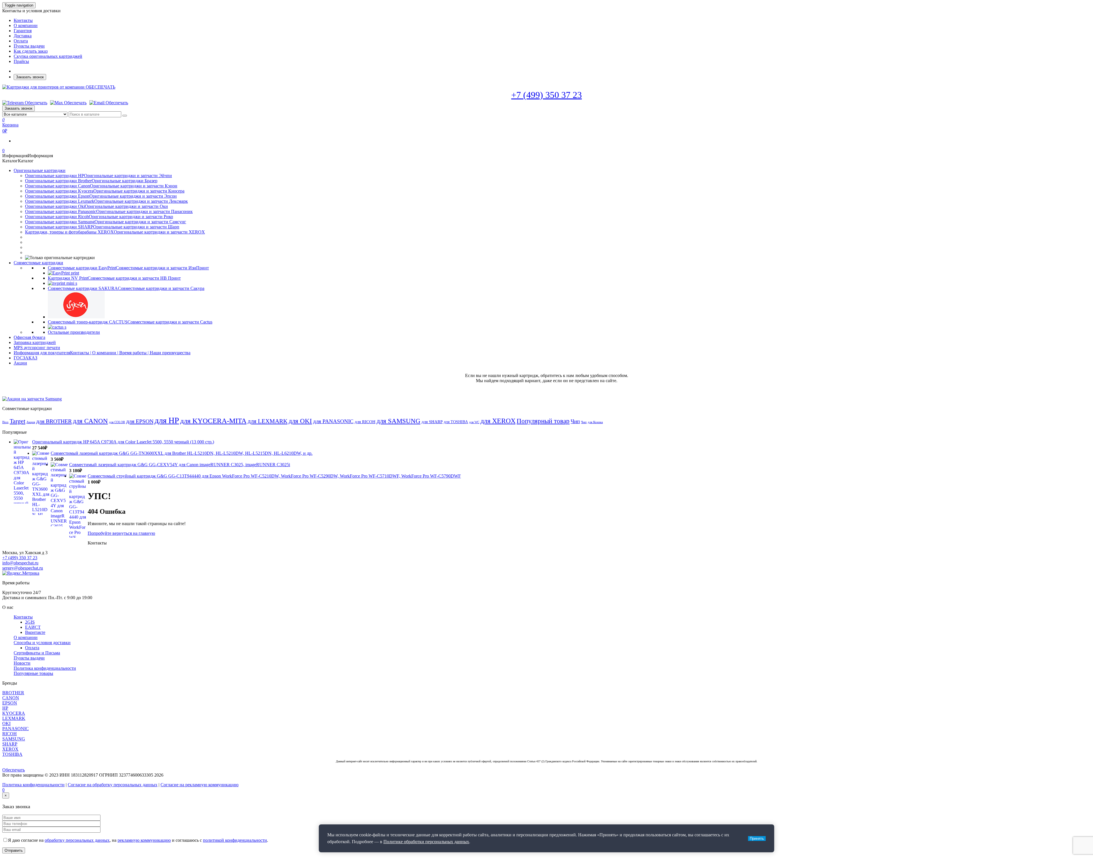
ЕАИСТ (33, 627)
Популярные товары (33, 673)
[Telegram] (24, 102)
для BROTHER (54, 421)
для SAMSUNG (398, 421)
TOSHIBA (12, 754)
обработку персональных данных (77, 840)
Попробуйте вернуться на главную (121, 533)
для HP (167, 420)
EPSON (9, 703)
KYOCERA (13, 713)
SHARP (9, 744)
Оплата (21, 40)
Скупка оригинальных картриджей (48, 56)
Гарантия (23, 30)
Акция (30, 422)
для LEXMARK (267, 421)
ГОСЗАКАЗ (25, 357)
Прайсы (21, 61)
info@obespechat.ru (20, 562)
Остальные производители (74, 332)
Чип (575, 421)
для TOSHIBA (456, 421)
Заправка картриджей (35, 342)
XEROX (10, 749)
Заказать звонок (30, 77)
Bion (5, 422)
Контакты (23, 20)
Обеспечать (13, 769)
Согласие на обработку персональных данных (112, 784)
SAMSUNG (13, 738)
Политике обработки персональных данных (426, 841)
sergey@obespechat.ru (22, 568)
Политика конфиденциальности (45, 668)
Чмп (584, 422)
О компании (26, 25)
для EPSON (139, 421)
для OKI (300, 421)
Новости (22, 663)
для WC (474, 422)
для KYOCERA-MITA (213, 421)
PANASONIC (15, 728)
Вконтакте (35, 632)
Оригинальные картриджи (39, 170)
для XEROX (497, 421)
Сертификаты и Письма (37, 652)
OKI (6, 723)
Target (17, 421)
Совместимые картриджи (38, 262)
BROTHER (13, 692)
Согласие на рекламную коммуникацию (200, 784)
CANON (10, 697)
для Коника (595, 422)
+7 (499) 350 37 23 (546, 95)
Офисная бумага (29, 337)
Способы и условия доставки (42, 642)
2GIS (30, 622)
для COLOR (117, 422)
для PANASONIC (333, 421)
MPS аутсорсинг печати (37, 347)
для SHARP (432, 421)
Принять (757, 838)
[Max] (68, 102)
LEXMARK (13, 718)
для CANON (90, 421)
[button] (27, 155)
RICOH (9, 733)
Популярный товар (543, 421)
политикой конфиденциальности (235, 840)
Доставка (23, 35)
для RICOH (365, 421)
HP (5, 708)
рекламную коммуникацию (144, 840)
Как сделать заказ (31, 51)
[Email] (108, 102)
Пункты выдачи (29, 46)
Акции (20, 363)
